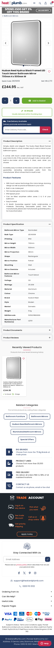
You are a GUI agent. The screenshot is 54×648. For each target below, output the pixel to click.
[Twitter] (24, 573)
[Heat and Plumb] (14, 2)
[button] (45, 3)
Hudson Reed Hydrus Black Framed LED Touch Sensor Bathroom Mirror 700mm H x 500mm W (13, 384)
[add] (16, 101)
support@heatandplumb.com (28, 580)
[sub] (5, 101)
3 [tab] (27, 65)
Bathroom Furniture (15, 416)
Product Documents (12, 330)
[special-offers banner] (27, 10)
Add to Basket (39, 101)
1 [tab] (23, 65)
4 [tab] (28, 65)
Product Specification (13, 224)
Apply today (27, 534)
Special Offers (27, 439)
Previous (5, 43)
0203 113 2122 (29, 586)
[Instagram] (35, 573)
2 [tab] (25, 65)
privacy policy (21, 565)
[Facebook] (19, 573)
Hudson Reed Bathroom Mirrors (27, 424)
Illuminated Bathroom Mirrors (27, 432)
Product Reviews (11, 337)
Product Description (12, 141)
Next (48, 43)
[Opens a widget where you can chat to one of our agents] (44, 644)
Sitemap (36, 644)
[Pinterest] (29, 573)
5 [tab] (30, 65)
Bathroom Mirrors (11, 16)
